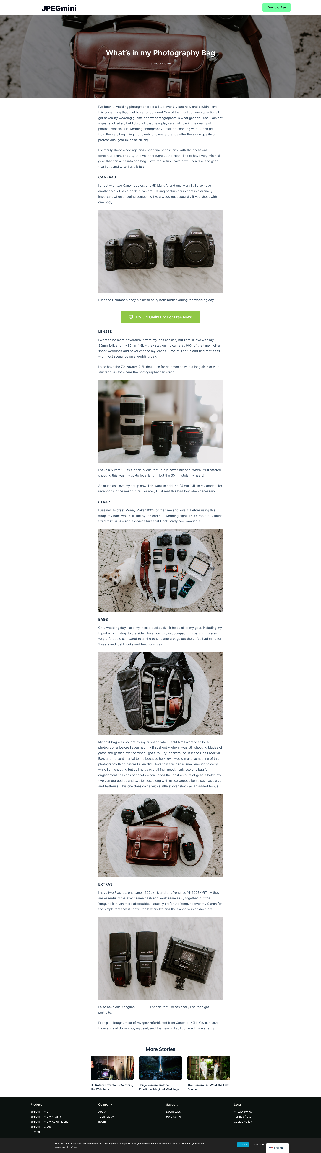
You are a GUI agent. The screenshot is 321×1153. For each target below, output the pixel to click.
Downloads (173, 1111)
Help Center (174, 1116)
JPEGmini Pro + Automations (49, 1121)
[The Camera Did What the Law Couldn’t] (208, 1068)
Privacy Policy (243, 1111)
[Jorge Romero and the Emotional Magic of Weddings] (160, 1068)
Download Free (276, 7)
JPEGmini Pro (39, 1111)
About (102, 1111)
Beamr (102, 1121)
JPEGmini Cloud (41, 1126)
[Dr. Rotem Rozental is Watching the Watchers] (112, 1068)
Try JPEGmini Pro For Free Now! (163, 317)
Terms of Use (243, 1116)
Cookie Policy (243, 1121)
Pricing (35, 1131)
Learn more (258, 1144)
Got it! (243, 1144)
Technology (106, 1116)
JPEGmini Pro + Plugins (46, 1116)
